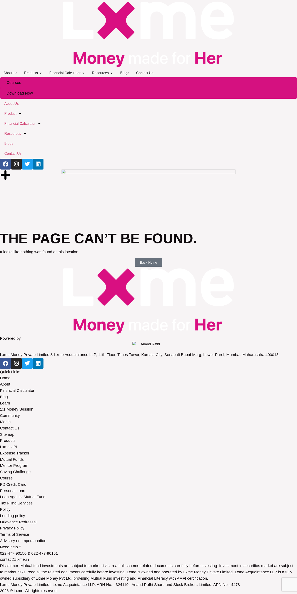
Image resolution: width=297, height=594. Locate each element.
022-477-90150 (13, 553)
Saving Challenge (15, 472)
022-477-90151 (44, 553)
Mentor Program (14, 465)
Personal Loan (12, 491)
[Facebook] (5, 363)
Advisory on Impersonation (23, 541)
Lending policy (12, 516)
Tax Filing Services (16, 503)
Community (10, 415)
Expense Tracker (14, 453)
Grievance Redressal (18, 522)
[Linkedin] (38, 363)
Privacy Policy (12, 528)
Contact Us (9, 428)
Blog (4, 397)
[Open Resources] (111, 73)
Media (5, 422)
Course (6, 478)
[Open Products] (40, 73)
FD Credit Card (13, 484)
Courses (14, 82)
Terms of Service (14, 534)
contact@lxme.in (14, 559)
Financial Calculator (17, 390)
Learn (5, 403)
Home (5, 378)
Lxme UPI (8, 447)
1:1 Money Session (16, 409)
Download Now (20, 93)
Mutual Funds (12, 459)
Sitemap (7, 434)
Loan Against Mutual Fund (22, 497)
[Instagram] (16, 363)
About (5, 384)
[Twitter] (27, 363)
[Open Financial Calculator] (83, 73)
